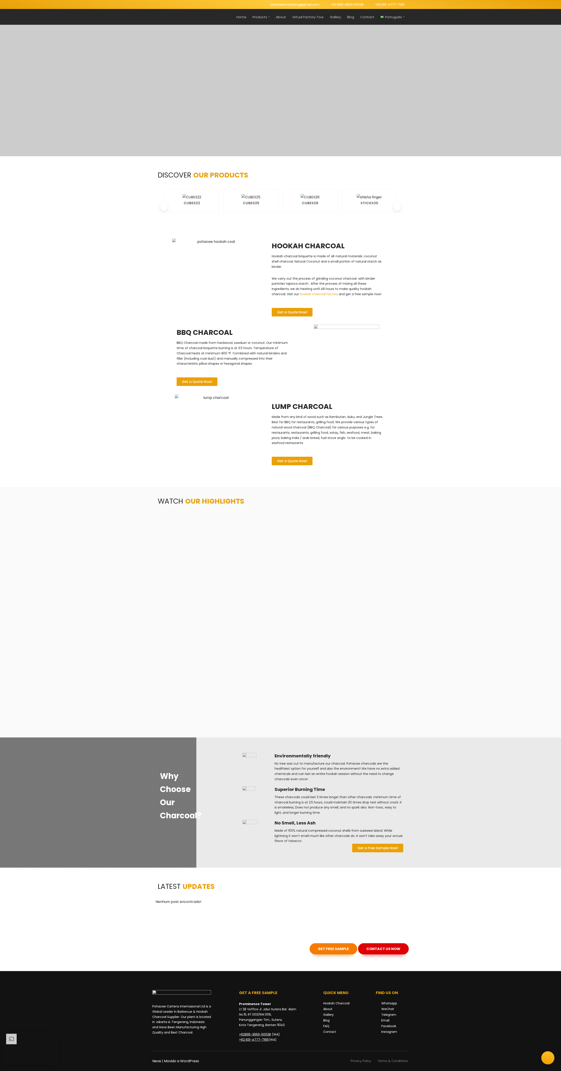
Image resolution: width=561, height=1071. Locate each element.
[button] (269, 17)
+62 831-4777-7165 (390, 4)
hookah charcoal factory (319, 294)
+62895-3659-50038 (255, 1034)
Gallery (335, 17)
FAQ (326, 1026)
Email (385, 1020)
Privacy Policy (361, 1061)
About (281, 17)
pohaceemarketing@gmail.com (294, 4)
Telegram (388, 1014)
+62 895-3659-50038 (347, 4)
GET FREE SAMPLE (333, 948)
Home (241, 17)
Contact (367, 17)
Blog (350, 17)
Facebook (388, 1026)
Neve (156, 1061)
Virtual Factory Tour (308, 17)
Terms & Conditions (392, 1061)
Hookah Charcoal (336, 1003)
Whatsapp (389, 1003)
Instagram (389, 1032)
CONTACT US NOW (383, 948)
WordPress (189, 1061)
